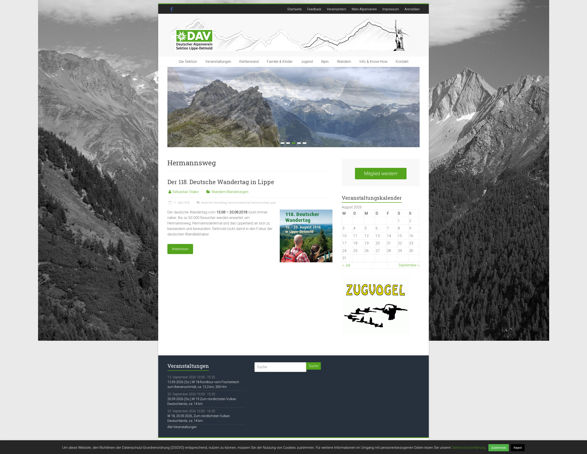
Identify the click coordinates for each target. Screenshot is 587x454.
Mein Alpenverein (364, 9)
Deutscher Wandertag (214, 202)
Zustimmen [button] (498, 447)
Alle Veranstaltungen (182, 427)
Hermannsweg (260, 202)
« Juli (346, 265)
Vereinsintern (336, 9)
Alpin (325, 61)
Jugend (307, 61)
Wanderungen (237, 192)
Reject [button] (518, 447)
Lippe (272, 202)
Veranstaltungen (218, 61)
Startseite (294, 9)
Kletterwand (249, 61)
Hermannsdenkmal (238, 202)
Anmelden (412, 9)
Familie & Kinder (280, 61)
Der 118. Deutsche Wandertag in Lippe (220, 182)
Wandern (344, 61)
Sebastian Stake (185, 192)
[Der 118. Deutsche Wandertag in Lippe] (306, 212)
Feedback (314, 9)
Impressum (390, 9)
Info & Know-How (373, 61)
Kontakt (402, 61)
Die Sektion (188, 61)
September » (409, 265)
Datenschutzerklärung (468, 448)
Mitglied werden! (380, 173)
